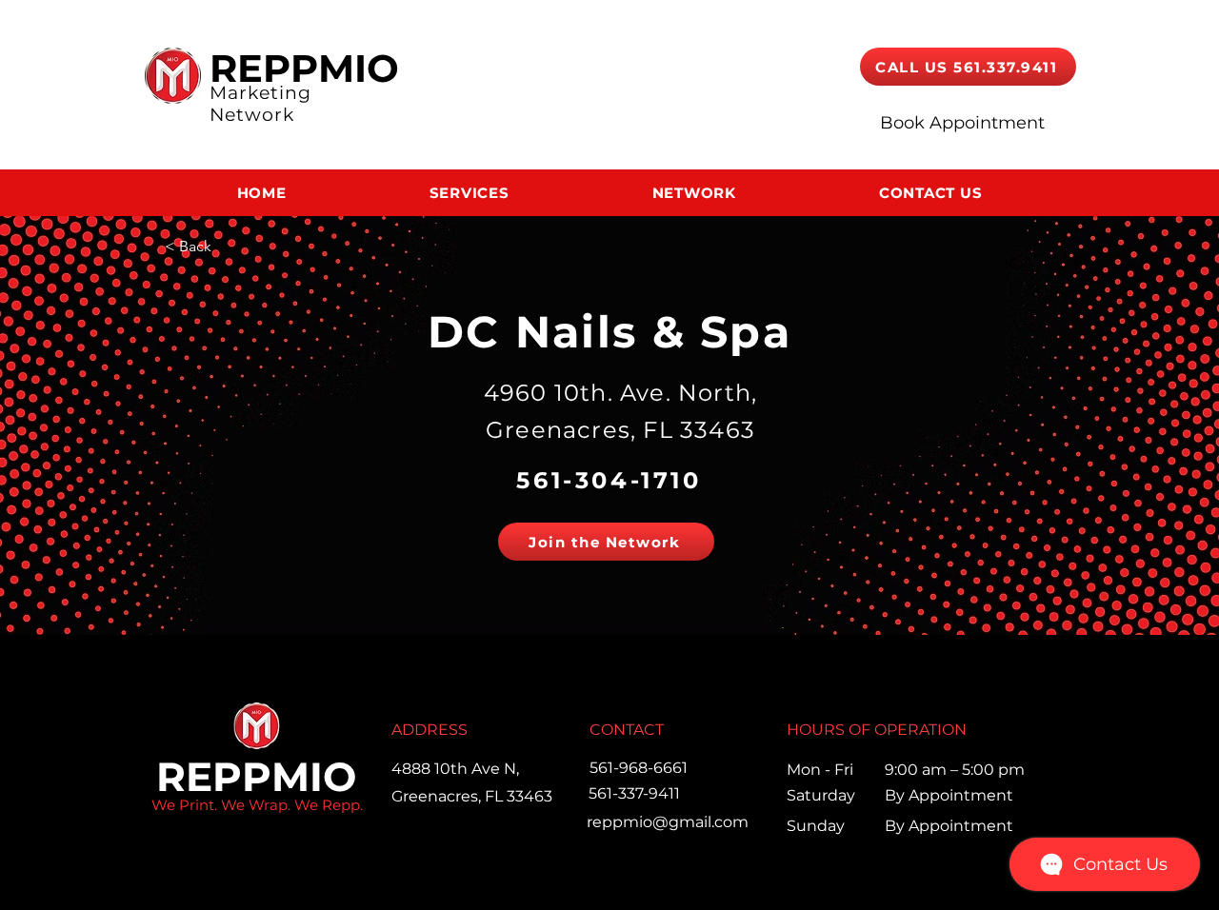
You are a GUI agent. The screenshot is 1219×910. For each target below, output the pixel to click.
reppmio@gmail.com (668, 822)
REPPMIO (304, 68)
